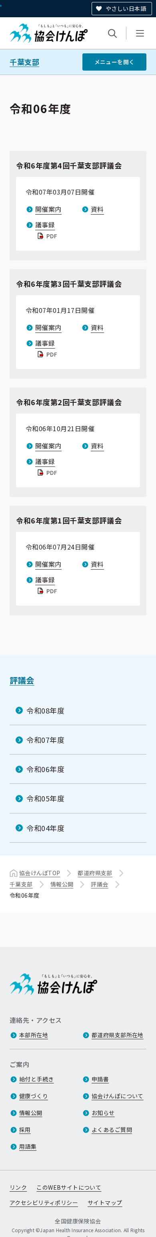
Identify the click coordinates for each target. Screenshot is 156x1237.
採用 (25, 1129)
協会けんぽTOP (39, 873)
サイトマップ (105, 1202)
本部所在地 (33, 1035)
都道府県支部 (95, 873)
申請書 (100, 1079)
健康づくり (33, 1096)
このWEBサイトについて (68, 1187)
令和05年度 (45, 798)
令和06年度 (45, 769)
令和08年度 (45, 710)
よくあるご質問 (112, 1129)
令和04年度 (45, 828)
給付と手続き (36, 1079)
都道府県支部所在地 (118, 1035)
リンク (18, 1187)
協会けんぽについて (118, 1096)
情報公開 (62, 884)
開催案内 (48, 209)
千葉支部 (24, 62)
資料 (97, 209)
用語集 (27, 1146)
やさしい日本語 (126, 8)
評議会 (22, 680)
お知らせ (103, 1113)
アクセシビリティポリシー (44, 1202)
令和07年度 (45, 739)
